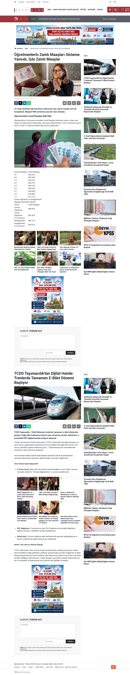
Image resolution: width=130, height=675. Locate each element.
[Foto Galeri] (115, 2)
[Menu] (110, 10)
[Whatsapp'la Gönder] (29, 103)
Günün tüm (109, 19)
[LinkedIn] (25, 103)
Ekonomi (91, 9)
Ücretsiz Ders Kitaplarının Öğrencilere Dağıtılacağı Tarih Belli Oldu (60, 19)
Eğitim (83, 9)
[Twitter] (20, 103)
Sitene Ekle (46, 2)
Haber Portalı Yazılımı (23, 672)
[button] (69, 103)
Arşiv (39, 2)
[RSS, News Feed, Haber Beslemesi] (113, 667)
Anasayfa (19, 48)
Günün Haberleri (30, 2)
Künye (24, 667)
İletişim (31, 667)
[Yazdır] (65, 103)
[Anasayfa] (15, 2)
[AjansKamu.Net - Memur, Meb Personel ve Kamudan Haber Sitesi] (29, 9)
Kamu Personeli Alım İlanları (65, 9)
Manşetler (21, 2)
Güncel (100, 9)
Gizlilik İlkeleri (39, 667)
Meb (49, 9)
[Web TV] (110, 2)
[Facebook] (16, 103)
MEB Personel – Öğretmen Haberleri (66, 667)
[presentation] (21, 19)
